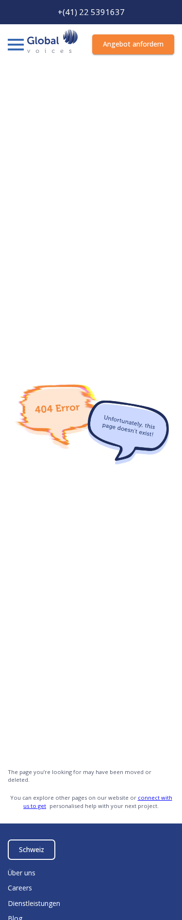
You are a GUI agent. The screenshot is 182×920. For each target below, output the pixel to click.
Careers (20, 887)
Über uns (21, 872)
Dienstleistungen (34, 903)
